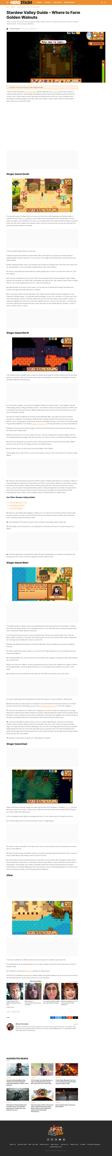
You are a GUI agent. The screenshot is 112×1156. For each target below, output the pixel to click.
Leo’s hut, (67, 807)
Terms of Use (74, 1144)
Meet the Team (33, 1144)
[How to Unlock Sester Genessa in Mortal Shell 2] (66, 1094)
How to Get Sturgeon (16, 508)
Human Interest (69, 2)
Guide (8, 1011)
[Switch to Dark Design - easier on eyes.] (105, 2)
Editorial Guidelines (93, 1144)
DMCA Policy (55, 1144)
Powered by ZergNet (73, 981)
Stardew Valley (16, 1011)
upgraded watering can (48, 706)
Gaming (39, 2)
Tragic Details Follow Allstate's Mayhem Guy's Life (13, 1002)
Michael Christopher (15, 28)
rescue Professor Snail (39, 423)
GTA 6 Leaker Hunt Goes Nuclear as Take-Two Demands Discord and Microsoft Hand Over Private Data (42, 1081)
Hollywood (57, 2)
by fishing (29, 971)
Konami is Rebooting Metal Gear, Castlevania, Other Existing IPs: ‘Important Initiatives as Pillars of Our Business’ (17, 1082)
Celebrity (47, 2)
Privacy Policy (44, 1144)
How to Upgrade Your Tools (18, 502)
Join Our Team (22, 1144)
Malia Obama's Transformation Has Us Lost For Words (33, 1002)
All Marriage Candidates (17, 505)
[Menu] (7, 2)
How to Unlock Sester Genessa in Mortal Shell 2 (65, 1105)
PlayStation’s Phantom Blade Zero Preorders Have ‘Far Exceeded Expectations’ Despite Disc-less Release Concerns (16, 1107)
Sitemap (82, 1144)
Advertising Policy (56, 1146)
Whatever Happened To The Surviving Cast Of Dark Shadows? (69, 1002)
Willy (24, 218)
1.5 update (55, 91)
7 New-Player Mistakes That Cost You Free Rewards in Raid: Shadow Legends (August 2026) (65, 1081)
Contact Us (64, 1144)
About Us (13, 1144)
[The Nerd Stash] (21, 2)
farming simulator (30, 91)
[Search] (102, 2)
